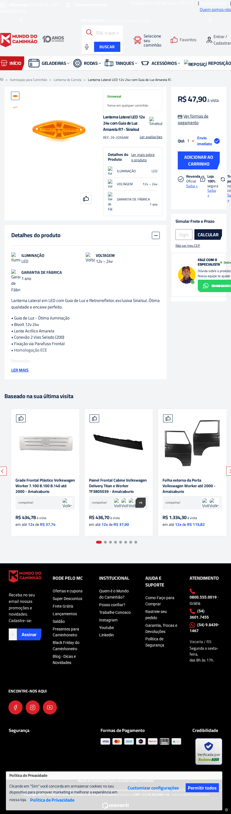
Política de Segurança (154, 642)
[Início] (1, 79)
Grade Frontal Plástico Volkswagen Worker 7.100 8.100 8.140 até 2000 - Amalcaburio (45, 485)
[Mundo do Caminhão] (32, 40)
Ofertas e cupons (68, 591)
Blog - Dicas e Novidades (64, 659)
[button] (21, 20)
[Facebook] (15, 707)
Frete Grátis (63, 606)
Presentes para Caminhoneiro (66, 632)
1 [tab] (99, 542)
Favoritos (188, 40)
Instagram (108, 620)
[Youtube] (50, 707)
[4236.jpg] (192, 443)
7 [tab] (130, 542)
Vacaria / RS (200, 641)
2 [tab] (105, 542)
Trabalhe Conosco (115, 612)
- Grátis (204, 600)
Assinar (29, 634)
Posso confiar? (112, 605)
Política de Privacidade (52, 800)
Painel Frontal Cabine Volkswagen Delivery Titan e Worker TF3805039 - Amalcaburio (118, 485)
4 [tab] (115, 542)
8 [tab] (135, 542)
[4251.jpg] (118, 443)
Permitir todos (202, 788)
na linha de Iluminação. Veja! (115, 20)
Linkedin (106, 635)
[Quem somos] (25, 576)
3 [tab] (110, 542)
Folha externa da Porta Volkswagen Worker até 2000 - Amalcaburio (189, 485)
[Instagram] (33, 707)
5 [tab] (120, 542)
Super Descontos (67, 598)
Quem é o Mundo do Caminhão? (114, 594)
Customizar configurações (153, 788)
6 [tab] (125, 542)
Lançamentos (65, 614)
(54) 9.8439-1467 (34, 5)
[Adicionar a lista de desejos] (21, 418)
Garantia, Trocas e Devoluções (161, 628)
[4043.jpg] (45, 443)
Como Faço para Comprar (159, 600)
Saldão (59, 621)
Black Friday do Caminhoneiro (66, 645)
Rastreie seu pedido (156, 614)
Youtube (106, 627)
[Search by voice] (87, 46)
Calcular (208, 234)
